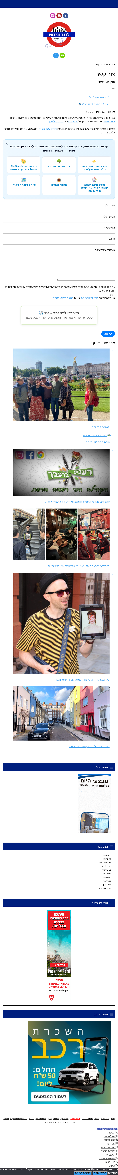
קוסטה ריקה (65, 1119)
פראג (66, 1122)
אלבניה (6, 1119)
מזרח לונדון (106, 866)
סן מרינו (53, 1122)
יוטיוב (59, 15)
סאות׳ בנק (107, 881)
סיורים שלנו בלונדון (47, 129)
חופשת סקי (46, 1122)
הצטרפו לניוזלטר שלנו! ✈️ (89, 104)
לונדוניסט (73, 121)
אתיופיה (56, 1119)
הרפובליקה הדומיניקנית (18, 1119)
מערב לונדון (106, 874)
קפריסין (72, 1122)
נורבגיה (31, 1119)
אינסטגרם (52, 15)
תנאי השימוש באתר (63, 298)
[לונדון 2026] (59, 47)
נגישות (96, 1119)
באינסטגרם (109, 121)
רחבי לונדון (107, 855)
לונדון (113, 1119)
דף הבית (110, 64)
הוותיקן (60, 1122)
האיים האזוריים (41, 1119)
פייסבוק (65, 15)
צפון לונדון (107, 885)
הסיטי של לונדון (105, 863)
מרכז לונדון (107, 877)
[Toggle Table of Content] (112, 90)
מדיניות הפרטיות (89, 298)
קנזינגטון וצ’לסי (105, 888)
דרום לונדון (107, 859)
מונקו (50, 1119)
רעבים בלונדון (56, 121)
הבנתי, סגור (100, 1173)
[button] (107, 1129)
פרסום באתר (75, 1119)
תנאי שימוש (105, 1119)
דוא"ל (62, 55)
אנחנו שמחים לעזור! (98, 97)
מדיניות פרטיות (87, 1119)
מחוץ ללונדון (106, 870)
